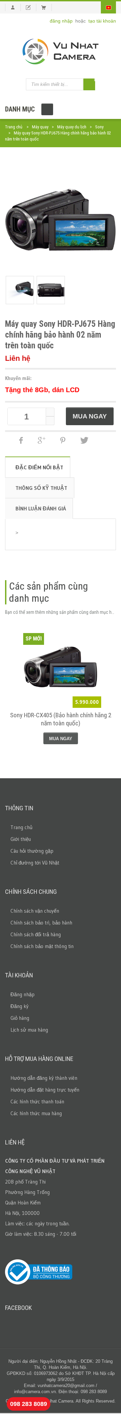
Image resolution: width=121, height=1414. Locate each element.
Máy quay (40, 126)
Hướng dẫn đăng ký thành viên (43, 1078)
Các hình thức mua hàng (36, 1113)
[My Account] (13, 7)
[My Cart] (46, 7)
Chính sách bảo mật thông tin (42, 946)
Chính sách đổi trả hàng (35, 934)
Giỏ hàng (19, 1018)
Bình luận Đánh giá (40, 508)
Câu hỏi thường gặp (31, 851)
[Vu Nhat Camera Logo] (60, 51)
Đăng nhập (22, 994)
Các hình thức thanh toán (37, 1101)
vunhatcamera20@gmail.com (66, 1385)
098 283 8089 (28, 1404)
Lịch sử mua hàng (29, 1030)
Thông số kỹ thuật (41, 487)
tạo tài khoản (102, 21)
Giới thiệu (20, 839)
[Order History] (31, 7)
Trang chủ (13, 126)
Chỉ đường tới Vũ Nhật (34, 862)
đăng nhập (62, 21)
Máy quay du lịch (71, 126)
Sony (99, 126)
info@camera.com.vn (35, 1391)
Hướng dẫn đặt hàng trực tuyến (44, 1090)
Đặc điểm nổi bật (39, 467)
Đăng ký (19, 1006)
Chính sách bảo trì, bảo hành (41, 922)
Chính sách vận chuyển (34, 911)
